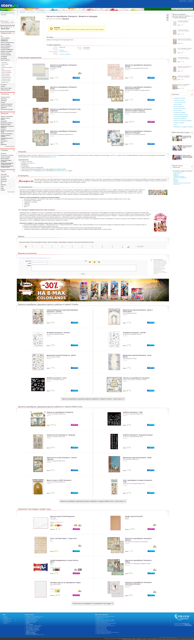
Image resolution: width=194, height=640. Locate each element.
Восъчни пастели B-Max (101, 627)
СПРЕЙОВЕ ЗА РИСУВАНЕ (178, 176)
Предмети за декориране (7, 116)
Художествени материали (31, 621)
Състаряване (4, 56)
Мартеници (3, 144)
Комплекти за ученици (6, 105)
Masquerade (66, 18)
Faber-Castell (4, 174)
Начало (5, 616)
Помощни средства (5, 90)
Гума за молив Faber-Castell (102, 622)
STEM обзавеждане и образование (33, 626)
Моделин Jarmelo (99, 618)
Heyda (2, 188)
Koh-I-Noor (3, 177)
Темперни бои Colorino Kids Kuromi (103, 631)
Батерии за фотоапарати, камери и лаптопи (35, 634)
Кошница (6, 619)
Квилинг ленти (5, 82)
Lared (2, 186)
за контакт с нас (185, 623)
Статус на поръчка (8, 621)
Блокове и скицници (6, 70)
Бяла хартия (4, 62)
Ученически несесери (179, 102)
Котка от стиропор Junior (101, 628)
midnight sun (176, 175)
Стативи (3, 86)
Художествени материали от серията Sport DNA (7, 164)
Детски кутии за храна (180, 108)
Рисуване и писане (5, 97)
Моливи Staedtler (5, 158)
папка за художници (177, 172)
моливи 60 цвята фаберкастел (180, 177)
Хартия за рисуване (5, 157)
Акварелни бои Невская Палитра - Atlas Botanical (106, 623)
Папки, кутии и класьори (7, 109)
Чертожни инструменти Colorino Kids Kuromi (105, 625)
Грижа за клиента (182, 0)
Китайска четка (176, 184)
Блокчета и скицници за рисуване (183, 120)
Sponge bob (175, 180)
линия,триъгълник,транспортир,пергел (182, 183)
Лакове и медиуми (5, 38)
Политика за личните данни (188, 637)
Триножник (3, 153)
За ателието (4, 84)
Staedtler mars (176, 174)
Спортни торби (178, 104)
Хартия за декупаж (6, 74)
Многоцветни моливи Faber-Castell (103, 624)
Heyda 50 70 (176, 181)
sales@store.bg (187, 624)
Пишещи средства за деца (181, 114)
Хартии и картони (31, 12)
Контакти (6, 617)
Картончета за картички (7, 67)
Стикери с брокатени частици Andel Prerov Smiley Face (107, 632)
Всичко (32, 628)
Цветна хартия (5, 64)
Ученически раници (179, 100)
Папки (175, 124)
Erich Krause (3, 181)
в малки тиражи (33, 630)
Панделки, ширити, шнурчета (5, 136)
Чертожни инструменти (180, 118)
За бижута (3, 129)
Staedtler (3, 190)
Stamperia (61, 50)
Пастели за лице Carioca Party (102, 617)
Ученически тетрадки (179, 112)
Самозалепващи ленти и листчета (7, 139)
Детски (29, 624)
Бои (2, 36)
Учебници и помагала (179, 98)
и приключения (31, 631)
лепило (44, 170)
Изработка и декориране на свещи (7, 131)
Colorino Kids (4, 179)
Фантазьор (3, 184)
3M (1, 183)
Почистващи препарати (31, 618)
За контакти (190, 0)
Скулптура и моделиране (7, 49)
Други (2, 142)
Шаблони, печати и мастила (5, 119)
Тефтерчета (3, 107)
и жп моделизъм (32, 627)
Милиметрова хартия (6, 77)
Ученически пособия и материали (6, 161)
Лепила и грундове (5, 44)
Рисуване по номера (5, 124)
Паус (3, 69)
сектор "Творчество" (177, 166)
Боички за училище (179, 122)
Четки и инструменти (6, 46)
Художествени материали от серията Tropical (7, 166)
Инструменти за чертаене (7, 155)
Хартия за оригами (6, 75)
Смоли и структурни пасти (7, 42)
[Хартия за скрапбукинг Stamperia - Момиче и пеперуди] (30, 25)
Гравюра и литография (6, 51)
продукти (31, 622)
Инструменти (4, 141)
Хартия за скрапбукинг (41, 12)
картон (31, 170)
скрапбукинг (113, 155)
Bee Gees (175, 179)
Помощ (5, 623)
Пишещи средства (5, 47)
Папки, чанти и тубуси (6, 88)
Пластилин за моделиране (181, 116)
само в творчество (5, 22)
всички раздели (5, 21)
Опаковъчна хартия (6, 80)
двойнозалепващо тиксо (61, 170)
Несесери (3, 102)
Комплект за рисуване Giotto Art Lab (103, 633)
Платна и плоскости (5, 53)
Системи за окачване (6, 54)
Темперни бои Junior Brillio (101, 626)
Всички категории (10, 146)
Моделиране (4, 99)
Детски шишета (178, 110)
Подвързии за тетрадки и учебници (183, 126)
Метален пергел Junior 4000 (102, 630)
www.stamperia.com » (64, 51)
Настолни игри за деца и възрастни (33, 617)
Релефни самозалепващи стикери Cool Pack (105, 621)
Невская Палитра (5, 176)
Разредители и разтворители (4, 40)
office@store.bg (188, 625)
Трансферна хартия (6, 79)
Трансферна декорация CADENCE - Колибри (105, 619)
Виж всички (189, 90)
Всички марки (11, 191)
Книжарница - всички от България (34, 616)
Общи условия (179, 637)
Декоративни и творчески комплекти (7, 127)
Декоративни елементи (6, 122)
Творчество (6, 9)
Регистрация (6, 622)
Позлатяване (4, 58)
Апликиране (4, 100)
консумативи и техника (32, 619)
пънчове (53, 156)
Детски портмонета (179, 106)
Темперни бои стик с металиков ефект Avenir (105, 616)
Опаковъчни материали (7, 133)
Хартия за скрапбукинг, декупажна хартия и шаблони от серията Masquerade (181, 15)
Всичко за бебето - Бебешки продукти (34, 625)
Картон (3, 65)
